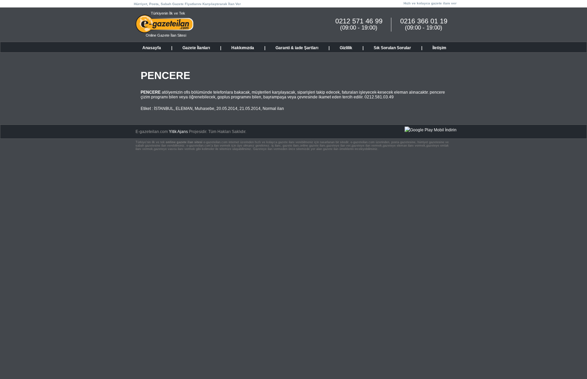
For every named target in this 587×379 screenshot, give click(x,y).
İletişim (439, 47)
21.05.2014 (250, 108)
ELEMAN (184, 108)
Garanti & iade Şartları (296, 47)
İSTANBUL (164, 108)
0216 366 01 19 (423, 21)
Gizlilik (346, 47)
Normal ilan (273, 108)
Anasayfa (151, 47)
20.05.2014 (226, 108)
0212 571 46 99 (359, 21)
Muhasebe (204, 108)
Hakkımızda (242, 47)
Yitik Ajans (178, 131)
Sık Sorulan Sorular (392, 47)
